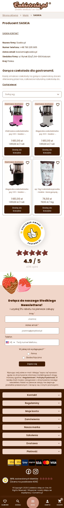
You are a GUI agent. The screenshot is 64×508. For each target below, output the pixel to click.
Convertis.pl (38, 493)
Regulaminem (29, 377)
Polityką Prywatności (46, 377)
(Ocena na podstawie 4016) (24, 481)
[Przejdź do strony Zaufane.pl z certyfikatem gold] (32, 233)
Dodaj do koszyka (17, 151)
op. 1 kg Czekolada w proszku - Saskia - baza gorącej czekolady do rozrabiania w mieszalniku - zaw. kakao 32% (47, 191)
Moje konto (32, 411)
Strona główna (10, 15)
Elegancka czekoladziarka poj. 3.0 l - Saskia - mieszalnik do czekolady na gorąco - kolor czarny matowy (17, 191)
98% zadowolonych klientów (24, 478)
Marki (26, 15)
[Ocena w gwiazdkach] (32, 253)
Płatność (32, 451)
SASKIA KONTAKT (10, 33)
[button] (47, 502)
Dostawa (32, 443)
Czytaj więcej (9, 84)
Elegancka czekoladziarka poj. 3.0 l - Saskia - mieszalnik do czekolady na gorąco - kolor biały (47, 133)
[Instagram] (35, 471)
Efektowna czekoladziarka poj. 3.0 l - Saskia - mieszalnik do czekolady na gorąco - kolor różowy (17, 133)
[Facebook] (28, 471)
